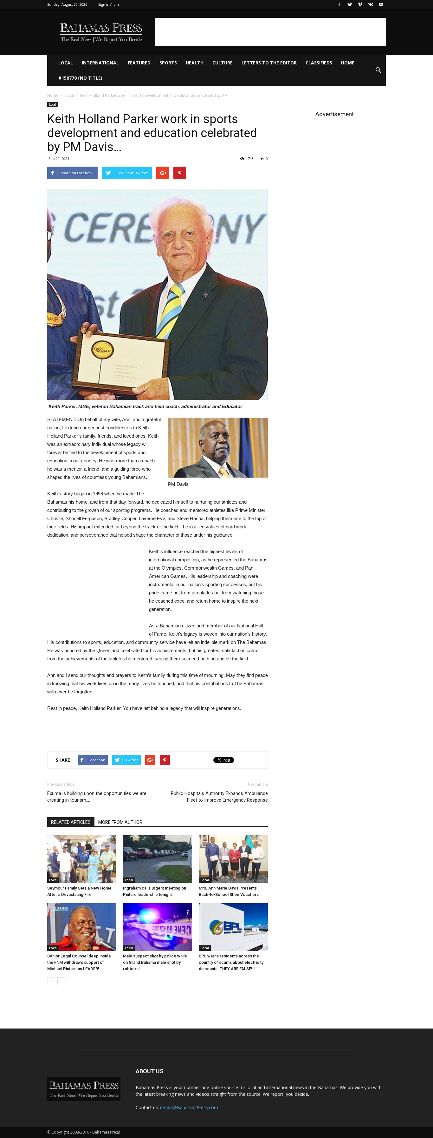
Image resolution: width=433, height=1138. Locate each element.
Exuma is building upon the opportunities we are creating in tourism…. (96, 797)
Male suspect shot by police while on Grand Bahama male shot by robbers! (155, 962)
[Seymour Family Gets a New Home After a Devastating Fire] (81, 859)
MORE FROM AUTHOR (120, 822)
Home (347, 63)
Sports (168, 63)
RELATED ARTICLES (71, 822)
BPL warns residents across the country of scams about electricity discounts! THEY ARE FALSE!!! (231, 962)
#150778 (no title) (80, 78)
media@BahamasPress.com (189, 1107)
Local (65, 63)
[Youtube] (381, 4)
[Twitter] (349, 4)
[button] (378, 70)
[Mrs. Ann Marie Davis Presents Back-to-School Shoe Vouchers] (233, 859)
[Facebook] (339, 4)
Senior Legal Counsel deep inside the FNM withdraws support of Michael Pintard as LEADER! (79, 962)
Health (195, 63)
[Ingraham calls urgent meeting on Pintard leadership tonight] (157, 859)
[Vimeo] (360, 4)
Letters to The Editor (269, 63)
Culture (222, 63)
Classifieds (319, 63)
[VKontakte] (370, 4)
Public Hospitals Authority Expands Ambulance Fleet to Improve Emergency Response (219, 797)
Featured (139, 63)
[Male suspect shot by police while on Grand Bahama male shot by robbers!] (157, 927)
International (100, 63)
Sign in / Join (108, 4)
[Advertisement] (270, 32)
